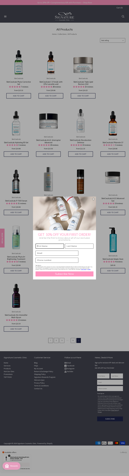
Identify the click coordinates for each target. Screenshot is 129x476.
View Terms (83, 269)
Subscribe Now (64, 273)
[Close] (93, 199)
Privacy (89, 269)
